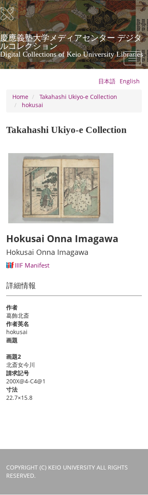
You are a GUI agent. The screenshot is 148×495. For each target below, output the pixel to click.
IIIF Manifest (32, 265)
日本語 (107, 81)
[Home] (12, 14)
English (130, 81)
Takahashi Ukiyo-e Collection (78, 97)
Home (20, 97)
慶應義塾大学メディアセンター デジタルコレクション (71, 40)
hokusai (32, 105)
